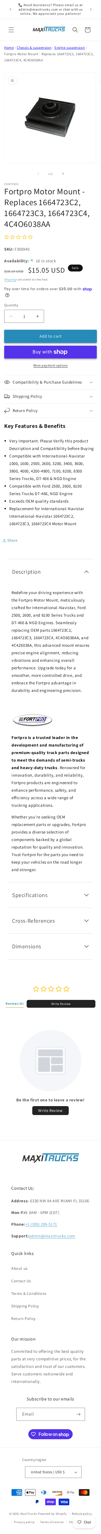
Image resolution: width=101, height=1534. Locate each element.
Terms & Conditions (29, 1293)
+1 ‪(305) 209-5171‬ (41, 1224)
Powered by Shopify (52, 1513)
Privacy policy (24, 1522)
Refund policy (82, 1514)
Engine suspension (69, 47)
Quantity (11, 305)
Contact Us (21, 1280)
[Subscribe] (78, 1414)
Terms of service (52, 1522)
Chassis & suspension (34, 47)
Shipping (10, 279)
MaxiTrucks (28, 1513)
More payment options (50, 365)
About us (19, 1268)
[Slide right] (63, 174)
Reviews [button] (15, 1003)
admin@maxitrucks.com (52, 1236)
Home (9, 47)
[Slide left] (38, 174)
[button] (11, 30)
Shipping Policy (25, 1305)
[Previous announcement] (10, 9)
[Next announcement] (90, 9)
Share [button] (12, 540)
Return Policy (23, 1318)
